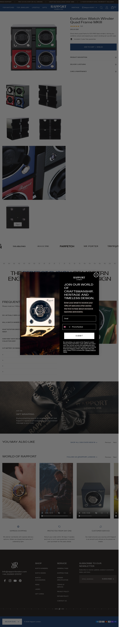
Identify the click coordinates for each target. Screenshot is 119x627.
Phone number (67, 322)
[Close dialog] (95, 275)
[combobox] (66, 327)
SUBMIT (78, 336)
